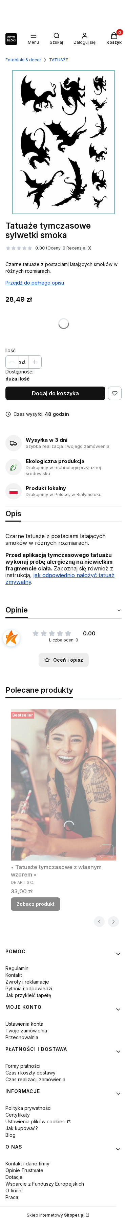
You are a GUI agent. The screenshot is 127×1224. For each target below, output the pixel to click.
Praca (11, 1197)
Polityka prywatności (28, 1108)
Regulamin (16, 968)
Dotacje (14, 1177)
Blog (10, 1135)
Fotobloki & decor (23, 59)
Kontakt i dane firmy (27, 1163)
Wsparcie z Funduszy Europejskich (44, 1184)
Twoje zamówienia (26, 1030)
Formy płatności (22, 1066)
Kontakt (13, 975)
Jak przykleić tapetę (28, 995)
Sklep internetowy (56, 1215)
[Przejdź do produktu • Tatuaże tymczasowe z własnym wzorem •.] (63, 785)
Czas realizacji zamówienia (35, 1079)
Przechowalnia (21, 1037)
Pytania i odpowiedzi (28, 988)
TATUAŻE (58, 59)
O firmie (14, 1190)
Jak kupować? (21, 1128)
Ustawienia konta (24, 1024)
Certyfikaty (17, 1115)
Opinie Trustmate (24, 1170)
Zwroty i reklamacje (27, 982)
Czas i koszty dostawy (30, 1073)
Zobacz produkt (36, 904)
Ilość (10, 350)
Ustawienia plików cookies (35, 1121)
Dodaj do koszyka (55, 393)
